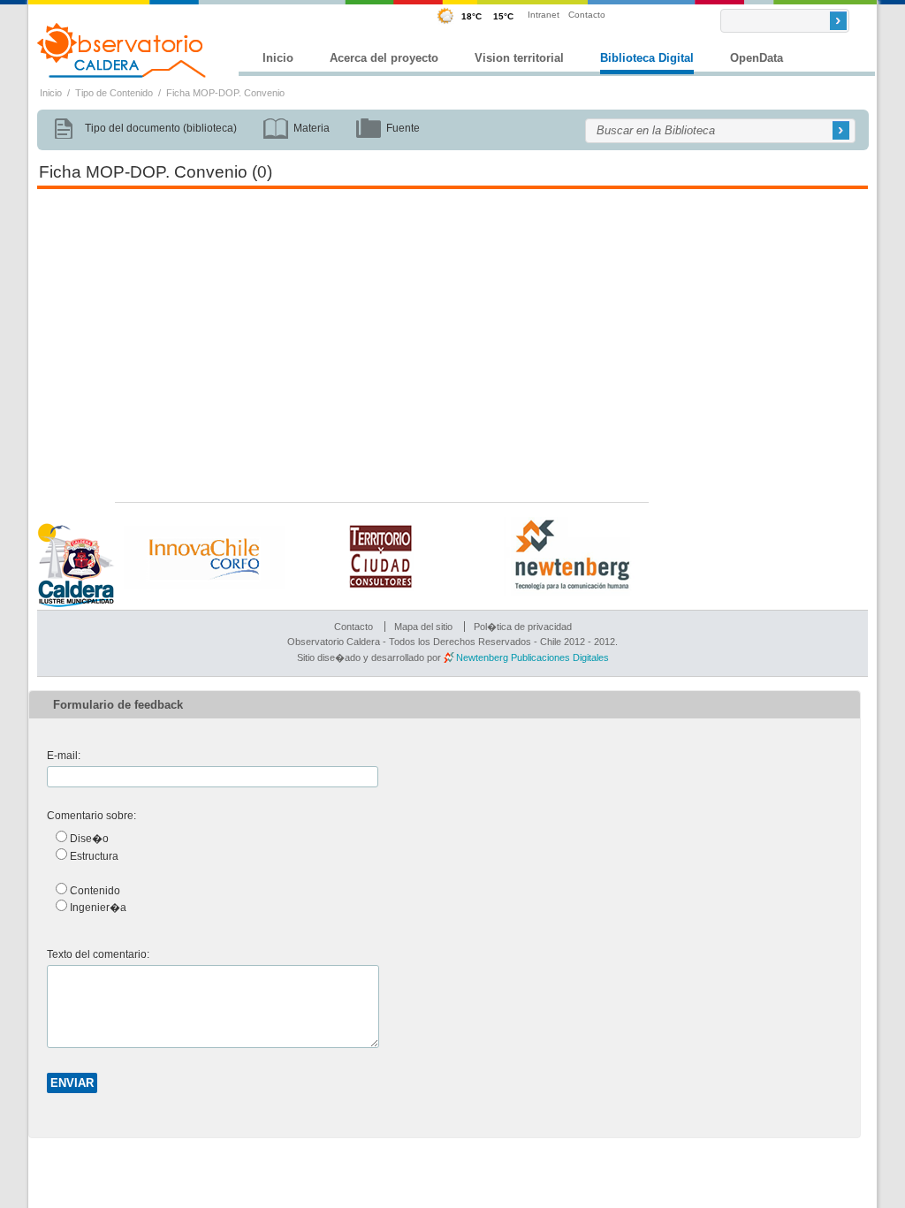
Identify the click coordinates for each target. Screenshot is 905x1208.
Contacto (586, 14)
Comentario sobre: (91, 815)
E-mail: (63, 755)
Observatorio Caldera (122, 50)
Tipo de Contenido (114, 92)
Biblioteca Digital (647, 58)
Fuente (403, 128)
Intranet (543, 14)
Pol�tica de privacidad (523, 626)
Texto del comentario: (98, 954)
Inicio (277, 58)
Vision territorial (519, 58)
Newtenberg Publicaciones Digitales (532, 657)
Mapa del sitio (423, 626)
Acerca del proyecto (384, 58)
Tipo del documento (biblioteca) (161, 128)
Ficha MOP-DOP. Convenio (225, 92)
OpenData (756, 58)
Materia (311, 128)
